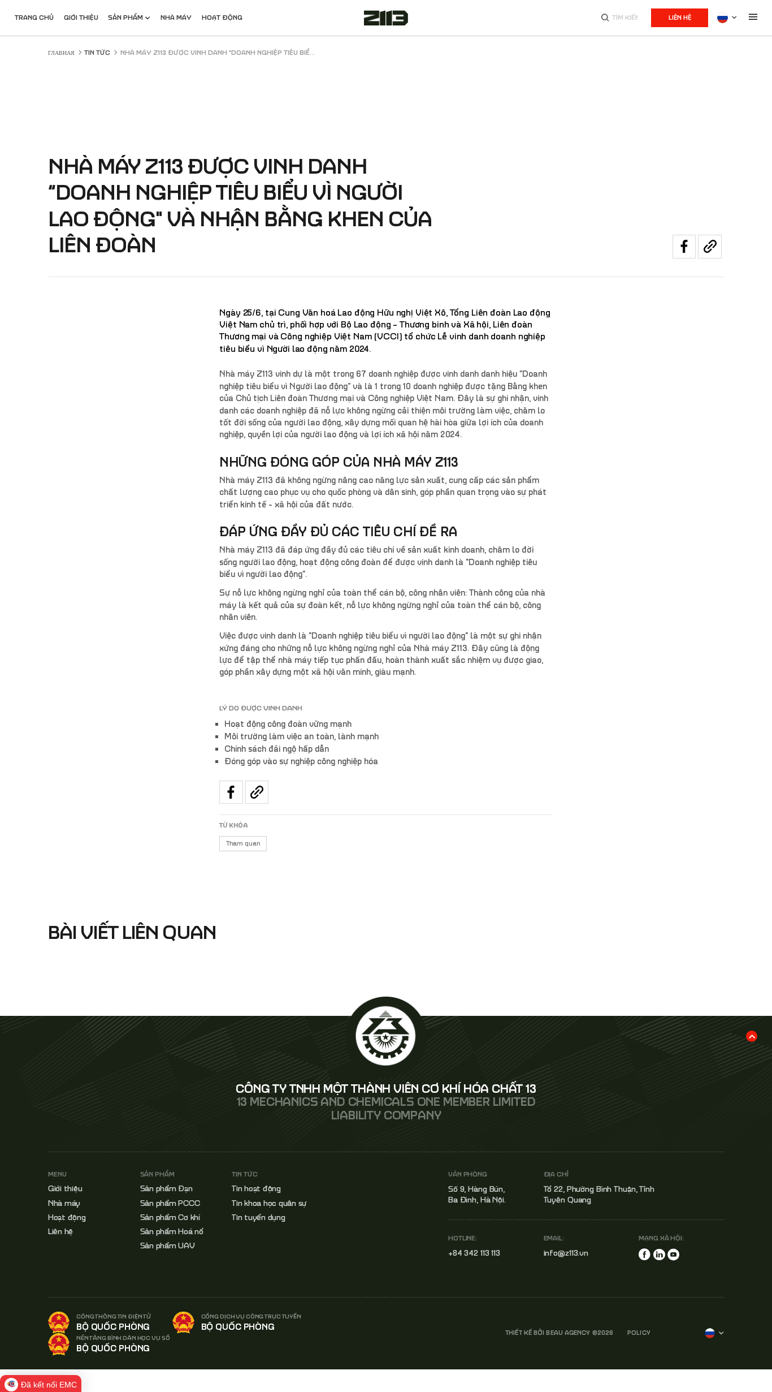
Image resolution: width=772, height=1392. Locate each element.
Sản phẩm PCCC (170, 1203)
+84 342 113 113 (474, 1252)
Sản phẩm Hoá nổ (171, 1231)
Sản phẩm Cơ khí (170, 1217)
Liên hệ (680, 17)
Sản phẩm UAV (167, 1245)
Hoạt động (222, 17)
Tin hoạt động (256, 1188)
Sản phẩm (125, 17)
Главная (61, 53)
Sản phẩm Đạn (166, 1188)
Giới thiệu (81, 17)
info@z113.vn (566, 1252)
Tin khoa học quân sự (269, 1203)
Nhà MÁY (176, 17)
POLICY (638, 1333)
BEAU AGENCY (568, 1332)
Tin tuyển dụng (258, 1217)
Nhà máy (64, 1203)
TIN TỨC (97, 53)
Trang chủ (34, 17)
